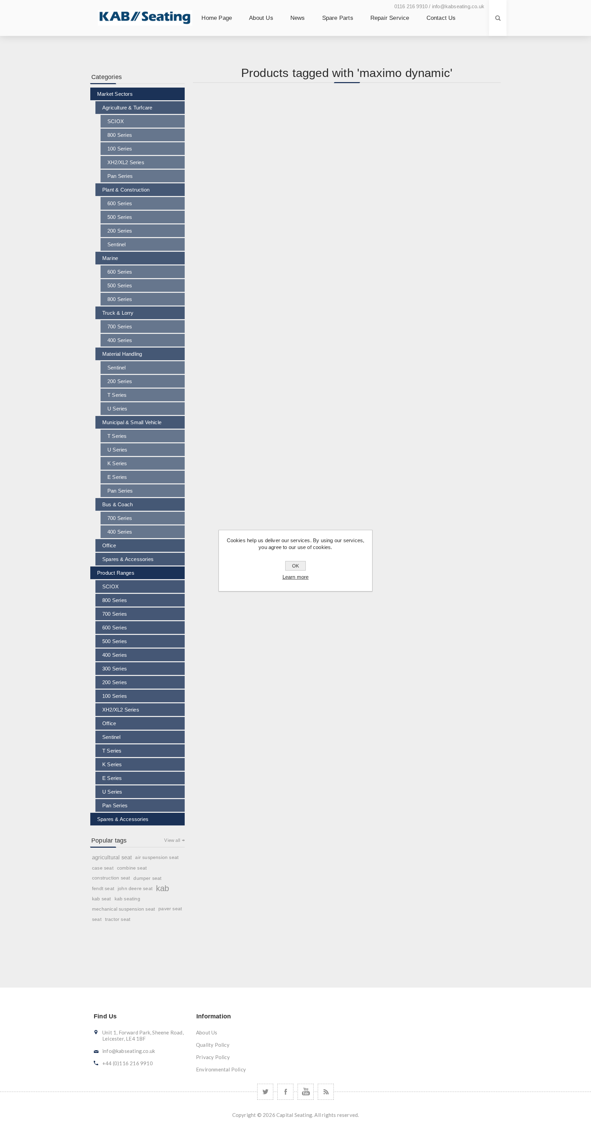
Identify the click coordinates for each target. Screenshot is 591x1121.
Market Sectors (115, 94)
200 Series (119, 231)
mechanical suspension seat (123, 909)
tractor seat (117, 919)
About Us (207, 1032)
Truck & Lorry (118, 313)
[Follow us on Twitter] (265, 1092)
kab (162, 888)
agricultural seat (112, 857)
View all (172, 840)
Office (109, 545)
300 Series (114, 669)
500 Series (119, 217)
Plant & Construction (125, 190)
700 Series (119, 326)
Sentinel (116, 244)
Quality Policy (212, 1045)
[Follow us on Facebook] (285, 1092)
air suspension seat (157, 857)
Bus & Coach (117, 504)
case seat (103, 868)
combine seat (132, 868)
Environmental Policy (221, 1069)
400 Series (119, 340)
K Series (117, 463)
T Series (117, 395)
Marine (110, 258)
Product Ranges (115, 573)
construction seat (111, 878)
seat (97, 919)
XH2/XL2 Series (125, 162)
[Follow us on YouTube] (306, 1092)
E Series (117, 477)
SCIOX (115, 121)
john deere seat (135, 888)
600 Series (119, 203)
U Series (117, 409)
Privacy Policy (213, 1057)
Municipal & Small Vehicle (131, 422)
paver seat (170, 908)
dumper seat (147, 878)
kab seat (101, 898)
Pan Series (120, 176)
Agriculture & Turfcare (127, 107)
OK (295, 566)
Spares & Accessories (128, 559)
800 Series (119, 135)
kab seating (127, 898)
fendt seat (103, 888)
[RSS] (326, 1092)
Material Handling (122, 354)
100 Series (119, 149)
